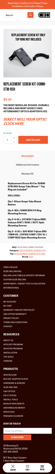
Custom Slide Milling (14, 279)
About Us (8, 340)
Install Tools (10, 399)
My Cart (7, 305)
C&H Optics (9, 391)
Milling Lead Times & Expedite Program (24, 275)
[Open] (42, 466)
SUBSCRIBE (17, 437)
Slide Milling (10, 387)
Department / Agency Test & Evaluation (24, 283)
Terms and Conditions (15, 322)
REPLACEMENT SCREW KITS (32, 250)
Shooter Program (13, 348)
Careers (7, 360)
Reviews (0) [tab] (27, 173)
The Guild (8, 356)
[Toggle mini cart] (27, 466)
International (11, 287)
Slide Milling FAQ (12, 271)
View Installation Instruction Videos (29, 4)
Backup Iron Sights (13, 403)
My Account (9, 301)
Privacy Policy (11, 318)
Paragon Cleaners (13, 416)
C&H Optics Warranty (15, 314)
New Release (10, 374)
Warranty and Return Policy (19, 309)
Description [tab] (27, 155)
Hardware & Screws (14, 383)
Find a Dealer (10, 267)
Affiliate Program (13, 344)
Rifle (43, 253)
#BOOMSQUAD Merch (14, 407)
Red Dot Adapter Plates (15, 378)
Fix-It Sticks (9, 395)
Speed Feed (9, 411)
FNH (31, 256)
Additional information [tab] (27, 164)
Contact (7, 326)
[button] (48, 33)
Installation (10, 352)
